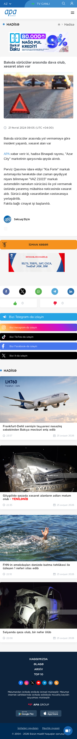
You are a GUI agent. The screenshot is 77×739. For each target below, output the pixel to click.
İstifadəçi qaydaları (28, 728)
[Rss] (56, 683)
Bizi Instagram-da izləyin (23, 327)
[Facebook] (21, 683)
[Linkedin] (50, 683)
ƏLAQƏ (39, 664)
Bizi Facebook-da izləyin (23, 346)
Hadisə (69, 24)
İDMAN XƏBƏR (38, 244)
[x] (32, 683)
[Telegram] (44, 683)
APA (7, 154)
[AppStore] (50, 713)
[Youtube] (38, 683)
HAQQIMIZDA (38, 659)
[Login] (71, 4)
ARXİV (38, 669)
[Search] (63, 3)
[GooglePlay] (26, 713)
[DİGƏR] (71, 13)
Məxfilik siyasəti (51, 728)
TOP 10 (38, 674)
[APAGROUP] (38, 705)
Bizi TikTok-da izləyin (21, 336)
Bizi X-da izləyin (18, 355)
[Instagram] (26, 683)
